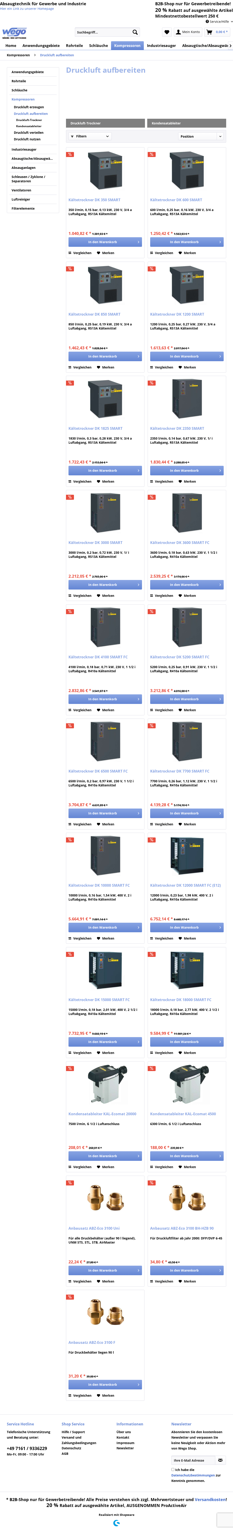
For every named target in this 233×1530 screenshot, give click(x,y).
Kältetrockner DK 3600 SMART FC (179, 542)
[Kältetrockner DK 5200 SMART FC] (187, 627)
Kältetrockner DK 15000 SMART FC (99, 999)
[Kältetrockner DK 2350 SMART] (187, 398)
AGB (65, 1453)
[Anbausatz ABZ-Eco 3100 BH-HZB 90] (187, 1198)
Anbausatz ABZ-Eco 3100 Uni (94, 1228)
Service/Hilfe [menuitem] (219, 21)
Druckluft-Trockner (29, 120)
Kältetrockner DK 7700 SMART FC (179, 771)
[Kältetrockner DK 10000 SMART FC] (105, 855)
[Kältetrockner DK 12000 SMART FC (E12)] (187, 855)
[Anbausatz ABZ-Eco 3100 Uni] (105, 1198)
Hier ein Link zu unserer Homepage (27, 8)
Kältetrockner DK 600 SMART (176, 200)
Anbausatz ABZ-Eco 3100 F (91, 1342)
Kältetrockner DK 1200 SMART (177, 314)
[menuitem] (107, 32)
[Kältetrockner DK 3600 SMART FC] (187, 512)
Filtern (80, 136)
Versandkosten (210, 1499)
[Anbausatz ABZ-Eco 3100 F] (105, 1312)
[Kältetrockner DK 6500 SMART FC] (105, 741)
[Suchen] (135, 32)
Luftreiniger (21, 199)
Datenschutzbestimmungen (193, 1475)
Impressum (125, 1443)
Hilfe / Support (73, 1432)
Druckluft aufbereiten (31, 113)
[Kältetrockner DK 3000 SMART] (105, 512)
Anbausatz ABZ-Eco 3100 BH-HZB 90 (182, 1228)
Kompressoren (23, 99)
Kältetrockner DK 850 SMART (94, 314)
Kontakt (122, 1437)
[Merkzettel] (167, 32)
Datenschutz (71, 1448)
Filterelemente (23, 208)
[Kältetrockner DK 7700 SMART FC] (187, 741)
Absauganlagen (23, 167)
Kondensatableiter (28, 126)
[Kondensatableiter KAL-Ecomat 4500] (187, 1084)
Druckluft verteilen (28, 132)
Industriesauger (24, 149)
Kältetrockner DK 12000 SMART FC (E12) (185, 885)
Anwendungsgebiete (28, 72)
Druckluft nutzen (27, 139)
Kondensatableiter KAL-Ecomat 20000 (102, 1114)
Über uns (123, 1432)
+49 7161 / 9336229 (27, 1448)
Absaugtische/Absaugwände (34, 158)
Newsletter (125, 1448)
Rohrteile (19, 81)
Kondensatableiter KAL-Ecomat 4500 (183, 1114)
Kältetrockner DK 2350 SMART (177, 428)
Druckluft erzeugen (29, 107)
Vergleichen (81, 253)
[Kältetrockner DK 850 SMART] (105, 284)
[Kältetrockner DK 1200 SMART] (187, 284)
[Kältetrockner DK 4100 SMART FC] (105, 627)
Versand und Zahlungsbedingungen (79, 1440)
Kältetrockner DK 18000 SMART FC (180, 999)
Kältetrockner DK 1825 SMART (95, 428)
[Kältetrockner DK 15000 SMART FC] (105, 970)
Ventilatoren (21, 190)
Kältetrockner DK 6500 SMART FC (98, 771)
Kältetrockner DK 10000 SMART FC (99, 885)
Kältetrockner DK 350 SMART (94, 200)
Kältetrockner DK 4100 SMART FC (98, 657)
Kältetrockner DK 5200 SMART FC (179, 657)
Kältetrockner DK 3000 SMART (95, 542)
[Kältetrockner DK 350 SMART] (105, 170)
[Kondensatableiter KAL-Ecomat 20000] (105, 1084)
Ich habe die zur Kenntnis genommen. (196, 1475)
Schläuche (19, 90)
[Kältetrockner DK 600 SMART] (187, 170)
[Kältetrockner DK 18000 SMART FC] (187, 970)
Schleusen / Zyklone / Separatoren (28, 179)
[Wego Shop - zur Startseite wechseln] (14, 33)
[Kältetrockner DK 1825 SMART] (105, 398)
